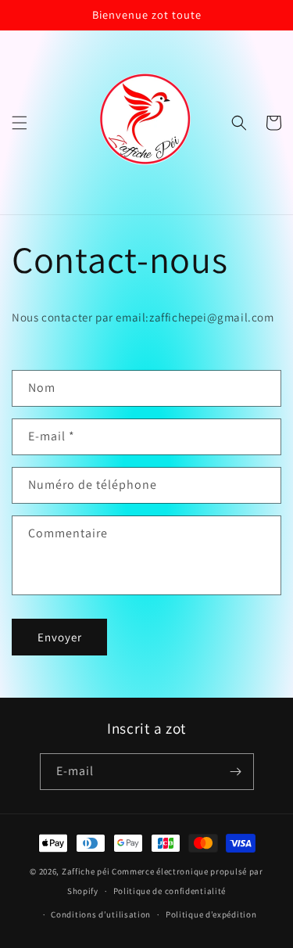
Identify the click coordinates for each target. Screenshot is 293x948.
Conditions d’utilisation (101, 914)
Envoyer (60, 637)
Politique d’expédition (211, 914)
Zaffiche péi (85, 871)
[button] (19, 123)
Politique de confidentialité (170, 890)
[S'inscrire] (236, 771)
